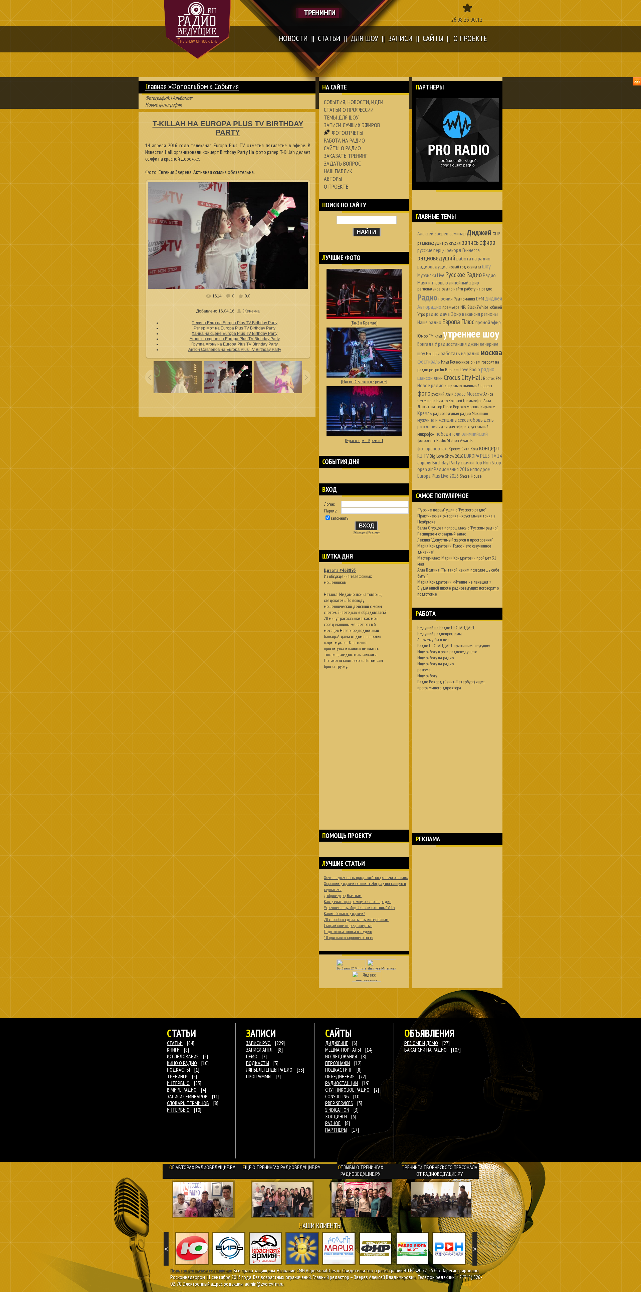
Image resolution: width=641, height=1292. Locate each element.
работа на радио (473, 258)
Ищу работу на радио (435, 658)
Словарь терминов (188, 1103)
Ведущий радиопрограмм (439, 634)
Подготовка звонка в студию (348, 931)
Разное (333, 1123)
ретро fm (436, 370)
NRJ (463, 307)
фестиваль (428, 361)
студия (455, 243)
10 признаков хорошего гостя (348, 937)
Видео (442, 401)
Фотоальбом (189, 86)
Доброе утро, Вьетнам (343, 895)
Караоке (487, 407)
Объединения (340, 1076)
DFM (480, 298)
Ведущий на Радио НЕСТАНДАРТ (446, 628)
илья (438, 336)
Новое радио (430, 385)
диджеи (493, 298)
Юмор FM (425, 336)
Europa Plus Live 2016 (438, 475)
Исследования (341, 1056)
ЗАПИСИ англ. (259, 1049)
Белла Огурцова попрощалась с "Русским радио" (457, 528)
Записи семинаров (187, 1096)
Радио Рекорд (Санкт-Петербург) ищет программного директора (451, 685)
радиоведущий (436, 257)
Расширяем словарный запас (441, 534)
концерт (489, 447)
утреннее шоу (471, 333)
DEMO (251, 1056)
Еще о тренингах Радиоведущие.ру (281, 1167)
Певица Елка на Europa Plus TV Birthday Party (234, 322)
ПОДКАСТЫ (178, 1069)
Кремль (424, 413)
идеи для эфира (452, 427)
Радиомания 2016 (451, 469)
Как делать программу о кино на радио (357, 901)
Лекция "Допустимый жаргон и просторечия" (455, 540)
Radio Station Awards (454, 440)
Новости (433, 354)
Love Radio (470, 369)
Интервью (178, 1109)
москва (491, 352)
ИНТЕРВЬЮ (178, 1083)
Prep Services (339, 1103)
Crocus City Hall (463, 377)
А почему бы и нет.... (434, 640)
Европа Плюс (458, 321)
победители (448, 433)
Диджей (479, 232)
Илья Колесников (455, 362)
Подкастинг (338, 1069)
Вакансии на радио (425, 1049)
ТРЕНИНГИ (177, 1076)
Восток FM (492, 378)
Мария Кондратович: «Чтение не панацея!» (454, 582)
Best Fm (452, 370)
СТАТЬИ (175, 1043)
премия (445, 298)
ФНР (496, 234)
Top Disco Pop (447, 407)
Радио (427, 297)
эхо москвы (469, 407)
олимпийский (474, 433)
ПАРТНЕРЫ (336, 1129)
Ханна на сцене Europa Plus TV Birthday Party (234, 333)
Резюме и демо (421, 1043)
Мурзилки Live (430, 275)
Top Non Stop (488, 462)
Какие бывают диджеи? (344, 913)
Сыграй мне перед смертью (348, 925)
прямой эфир (488, 322)
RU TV (423, 455)
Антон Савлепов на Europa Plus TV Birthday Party (234, 349)
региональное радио (434, 289)
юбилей (495, 307)
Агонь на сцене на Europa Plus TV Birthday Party (235, 339)
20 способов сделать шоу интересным (356, 919)
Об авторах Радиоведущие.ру (202, 1167)
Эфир (456, 313)
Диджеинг (336, 1043)
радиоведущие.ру (432, 243)
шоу (486, 266)
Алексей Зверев (432, 233)
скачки (467, 462)
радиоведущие (432, 266)
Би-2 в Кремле (364, 323)
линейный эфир (464, 282)
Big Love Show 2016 (446, 456)
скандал (474, 267)
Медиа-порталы (343, 1049)
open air (425, 469)
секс (462, 419)
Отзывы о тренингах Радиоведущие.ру (360, 1170)
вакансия (471, 313)
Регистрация (374, 532)
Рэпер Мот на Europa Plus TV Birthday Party (234, 328)
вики (438, 378)
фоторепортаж (432, 448)
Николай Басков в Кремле (364, 382)
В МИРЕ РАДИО (182, 1089)
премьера (450, 307)
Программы (258, 1076)
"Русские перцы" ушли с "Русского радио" (451, 510)
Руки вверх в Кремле (364, 440)
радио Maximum (474, 413)
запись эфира (478, 242)
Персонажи (337, 1063)
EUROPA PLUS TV (480, 455)
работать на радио (460, 353)
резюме (424, 670)
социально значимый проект (468, 386)
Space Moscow (468, 393)
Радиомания (464, 299)
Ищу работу (427, 676)
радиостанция (452, 344)
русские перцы (431, 250)
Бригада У (427, 344)
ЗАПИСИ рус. (258, 1043)
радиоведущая (446, 413)
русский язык (442, 394)
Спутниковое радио (347, 1089)
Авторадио (429, 306)
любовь (475, 419)
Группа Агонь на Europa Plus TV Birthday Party (234, 344)
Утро (421, 314)
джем (473, 344)
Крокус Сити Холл (463, 449)
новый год (457, 267)
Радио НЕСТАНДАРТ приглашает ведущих (453, 646)
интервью (438, 282)
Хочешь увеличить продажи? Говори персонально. (366, 877)
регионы (489, 313)
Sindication (337, 1109)
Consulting (337, 1096)
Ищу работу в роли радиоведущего (447, 652)
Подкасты (257, 1063)
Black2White (477, 307)
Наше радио (429, 322)
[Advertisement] (364, 741)
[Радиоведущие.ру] (197, 29)
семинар (457, 233)
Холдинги (336, 1116)
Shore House (471, 476)
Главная (156, 86)
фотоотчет (426, 440)
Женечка (251, 311)
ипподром (480, 469)
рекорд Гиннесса (463, 250)
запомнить (339, 518)
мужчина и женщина (437, 419)
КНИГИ (173, 1049)
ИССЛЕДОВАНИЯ (183, 1056)
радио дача (438, 313)
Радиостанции (341, 1083)
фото (423, 393)
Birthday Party (446, 462)
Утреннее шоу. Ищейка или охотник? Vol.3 (359, 907)
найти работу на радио (472, 289)
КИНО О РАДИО (182, 1063)
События (226, 86)
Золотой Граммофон (465, 401)
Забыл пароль (360, 532)
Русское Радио (463, 274)
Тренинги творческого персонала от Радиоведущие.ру (439, 1170)
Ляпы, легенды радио (269, 1069)
